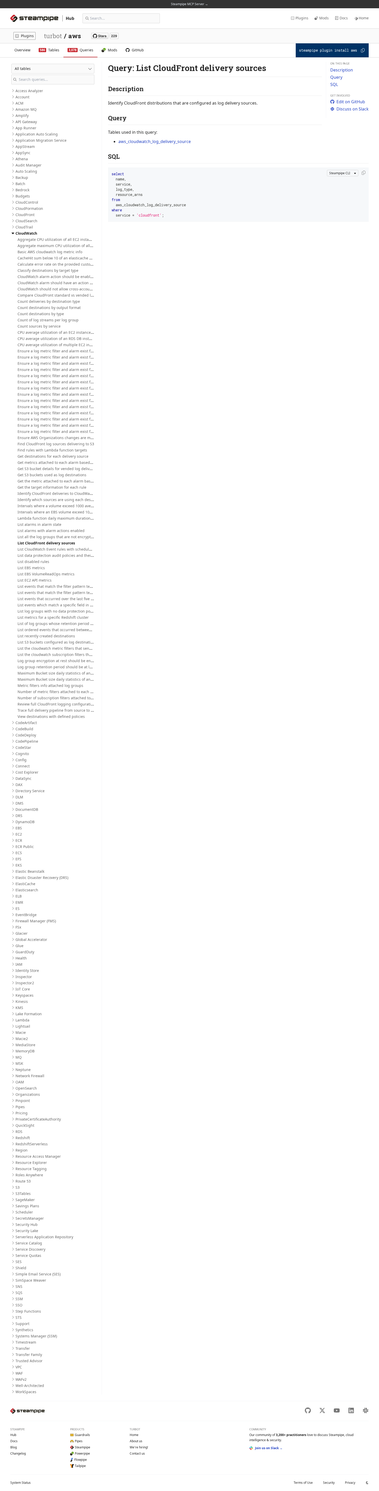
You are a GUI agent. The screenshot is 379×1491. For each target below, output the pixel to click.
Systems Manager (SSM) (36, 1336)
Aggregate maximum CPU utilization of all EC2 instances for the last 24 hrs (82, 245)
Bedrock (22, 189)
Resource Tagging (31, 1168)
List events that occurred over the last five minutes (61, 598)
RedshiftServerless (31, 1143)
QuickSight (24, 1125)
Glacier (21, 933)
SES (18, 1261)
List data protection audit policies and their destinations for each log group (83, 555)
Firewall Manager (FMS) (35, 920)
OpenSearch (26, 1088)
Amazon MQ (26, 109)
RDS (18, 1131)
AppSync (22, 152)
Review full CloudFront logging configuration (56, 704)
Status (20, 1482)
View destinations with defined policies (51, 716)
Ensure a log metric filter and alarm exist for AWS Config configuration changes (86, 350)
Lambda (22, 1020)
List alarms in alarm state (39, 524)
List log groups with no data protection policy (57, 611)
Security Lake (26, 1230)
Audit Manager (28, 165)
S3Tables (23, 1193)
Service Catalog (28, 1243)
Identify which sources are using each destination (61, 499)
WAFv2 (21, 1379)
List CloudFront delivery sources (46, 543)
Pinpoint (22, 1100)
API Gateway (26, 121)
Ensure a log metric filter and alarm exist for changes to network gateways (82, 375)
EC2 (18, 834)
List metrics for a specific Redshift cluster (53, 617)
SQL (334, 84)
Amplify (22, 115)
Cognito (22, 753)
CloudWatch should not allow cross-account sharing (63, 289)
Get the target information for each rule (52, 487)
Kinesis (21, 1001)
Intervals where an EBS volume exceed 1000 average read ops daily (76, 512)
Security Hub (26, 1224)
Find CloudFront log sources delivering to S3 (56, 443)
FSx (18, 927)
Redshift (22, 1137)
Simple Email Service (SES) (38, 1274)
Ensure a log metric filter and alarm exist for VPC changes (67, 431)
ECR (18, 840)
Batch (20, 183)
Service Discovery (30, 1249)
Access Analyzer (29, 90)
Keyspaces (24, 995)
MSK (19, 1063)
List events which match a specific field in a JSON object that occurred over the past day (93, 604)
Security (329, 1482)
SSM (19, 1298)
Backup (21, 177)
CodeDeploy (25, 735)
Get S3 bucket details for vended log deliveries (58, 468)
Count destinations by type (41, 313)
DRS (18, 815)
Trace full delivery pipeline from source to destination (64, 710)
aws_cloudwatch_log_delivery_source (154, 141)
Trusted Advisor (29, 1360)
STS (18, 1317)
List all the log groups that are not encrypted (56, 536)
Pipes (20, 1106)
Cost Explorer (26, 772)
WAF (19, 1373)
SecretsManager (29, 1218)
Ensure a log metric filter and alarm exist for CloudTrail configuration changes (85, 381)
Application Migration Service (41, 140)
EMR (19, 902)
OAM (19, 1082)
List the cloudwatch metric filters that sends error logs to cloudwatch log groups (87, 648)
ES (17, 908)
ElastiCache (25, 883)
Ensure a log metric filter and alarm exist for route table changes (74, 400)
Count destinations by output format (49, 307)
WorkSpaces (25, 1391)
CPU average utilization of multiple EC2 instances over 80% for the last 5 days (84, 344)
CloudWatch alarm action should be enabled (56, 276)
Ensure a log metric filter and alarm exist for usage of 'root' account (76, 425)
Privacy (350, 1482)
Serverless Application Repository (44, 1236)
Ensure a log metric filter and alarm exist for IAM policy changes (73, 394)
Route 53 (23, 1181)
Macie (20, 1032)
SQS (18, 1292)
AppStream (25, 146)
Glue (19, 945)
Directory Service (30, 790)
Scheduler (24, 1212)
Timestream (25, 1342)
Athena (21, 158)
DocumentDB (26, 809)
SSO (18, 1305)
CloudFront (25, 214)
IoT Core (22, 989)
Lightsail (22, 1026)
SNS (18, 1286)
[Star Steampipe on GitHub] (105, 36)
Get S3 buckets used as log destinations (52, 474)
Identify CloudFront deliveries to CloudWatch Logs (61, 493)
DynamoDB (25, 821)
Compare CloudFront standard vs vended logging (60, 295)
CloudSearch (26, 220)
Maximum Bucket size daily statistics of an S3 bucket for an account (76, 679)
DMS (19, 803)
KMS (19, 1007)
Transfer (22, 1348)
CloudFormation (29, 208)
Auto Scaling (26, 171)
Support (22, 1323)
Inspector (23, 976)
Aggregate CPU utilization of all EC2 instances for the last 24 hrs (73, 239)
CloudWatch (26, 233)
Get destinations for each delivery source (53, 456)
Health (21, 958)
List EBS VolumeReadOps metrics (46, 574)
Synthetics (24, 1329)
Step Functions (28, 1311)
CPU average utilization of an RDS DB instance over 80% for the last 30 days (83, 338)
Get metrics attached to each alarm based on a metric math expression (79, 462)
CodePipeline (26, 741)
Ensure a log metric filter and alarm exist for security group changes (77, 412)
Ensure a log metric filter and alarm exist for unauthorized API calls (76, 419)
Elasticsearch (26, 889)
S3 (17, 1187)
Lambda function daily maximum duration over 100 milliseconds (73, 518)
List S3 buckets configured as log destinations (57, 642)
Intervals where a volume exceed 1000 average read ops (66, 505)
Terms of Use (303, 1482)
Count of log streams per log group (48, 320)
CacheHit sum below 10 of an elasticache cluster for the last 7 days (75, 258)
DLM (19, 797)
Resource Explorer (31, 1162)
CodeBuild (24, 728)
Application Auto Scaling (36, 134)
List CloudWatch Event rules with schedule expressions (65, 549)
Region (21, 1150)
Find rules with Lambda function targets (52, 450)
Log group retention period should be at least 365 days (65, 666)
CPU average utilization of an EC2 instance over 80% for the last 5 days (78, 332)
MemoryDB (25, 1051)
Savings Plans (27, 1205)
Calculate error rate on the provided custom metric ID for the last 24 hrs (80, 264)
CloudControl (26, 202)
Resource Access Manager (38, 1156)
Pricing (21, 1113)
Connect (22, 766)
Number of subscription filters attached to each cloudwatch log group (78, 697)
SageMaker (25, 1199)
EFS (18, 858)
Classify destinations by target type (48, 270)
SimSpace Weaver (30, 1280)
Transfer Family (28, 1354)
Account (22, 96)
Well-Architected (29, 1385)
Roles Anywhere (29, 1174)
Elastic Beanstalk (29, 871)
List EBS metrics (31, 567)
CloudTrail (24, 227)
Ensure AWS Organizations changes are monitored (61, 437)
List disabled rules (33, 561)
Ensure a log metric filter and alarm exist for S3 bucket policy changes (78, 406)
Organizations (27, 1094)
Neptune (23, 1069)
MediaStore (25, 1044)
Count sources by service (39, 326)
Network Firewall (29, 1075)
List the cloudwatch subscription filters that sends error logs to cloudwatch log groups (92, 654)
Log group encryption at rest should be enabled (59, 660)
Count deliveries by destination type (49, 301)
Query (336, 77)
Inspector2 (24, 982)
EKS (18, 865)
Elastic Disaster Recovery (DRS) (41, 877)
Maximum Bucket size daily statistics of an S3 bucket (63, 673)
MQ (18, 1057)
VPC (18, 1367)
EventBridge (26, 914)
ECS (18, 852)
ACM (19, 103)
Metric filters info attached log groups (50, 685)
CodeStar (23, 747)
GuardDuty (24, 951)
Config (21, 759)
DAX (18, 784)
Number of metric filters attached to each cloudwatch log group (73, 691)
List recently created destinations (46, 635)
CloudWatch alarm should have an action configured (63, 282)
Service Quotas (28, 1255)
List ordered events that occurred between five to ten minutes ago (75, 629)
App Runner (25, 127)
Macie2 (21, 1038)
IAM (18, 964)
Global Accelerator (31, 939)
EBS (18, 828)
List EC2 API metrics (35, 580)
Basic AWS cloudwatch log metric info (50, 251)
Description (341, 70)
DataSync (23, 778)
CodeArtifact (26, 722)
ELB (18, 896)
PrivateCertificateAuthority (38, 1119)
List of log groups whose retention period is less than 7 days (70, 623)
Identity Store (27, 970)
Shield (20, 1267)
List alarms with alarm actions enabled (51, 530)
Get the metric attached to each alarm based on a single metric (72, 481)
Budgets (22, 196)
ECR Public (24, 846)
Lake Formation (28, 1013)
